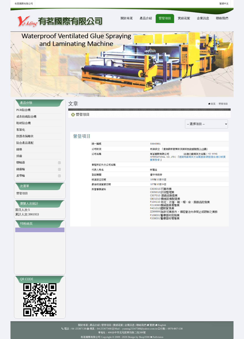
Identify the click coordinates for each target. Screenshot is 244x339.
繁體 (152, 325)
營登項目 (165, 18)
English (162, 325)
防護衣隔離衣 (25, 136)
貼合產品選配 (25, 142)
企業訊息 (203, 18)
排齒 (19, 156)
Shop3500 (144, 337)
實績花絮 (184, 18)
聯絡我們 (222, 18)
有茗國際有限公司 (24, 3)
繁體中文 (224, 3)
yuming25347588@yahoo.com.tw (140, 328)
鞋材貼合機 (23, 123)
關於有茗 (127, 18)
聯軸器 (20, 162)
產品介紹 (146, 18)
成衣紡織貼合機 (26, 116)
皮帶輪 (20, 175)
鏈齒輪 (20, 169)
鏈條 (19, 149)
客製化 (20, 129)
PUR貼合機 (23, 109)
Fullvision (158, 337)
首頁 (213, 103)
